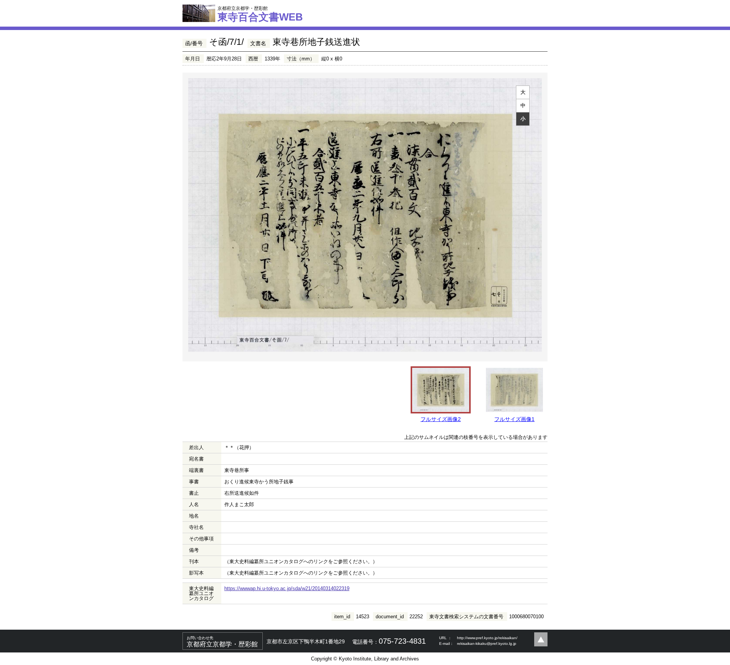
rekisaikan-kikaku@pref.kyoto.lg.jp (486, 643)
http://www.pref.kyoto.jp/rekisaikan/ (487, 638)
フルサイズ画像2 (441, 419)
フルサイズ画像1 (514, 419)
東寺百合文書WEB (260, 14)
